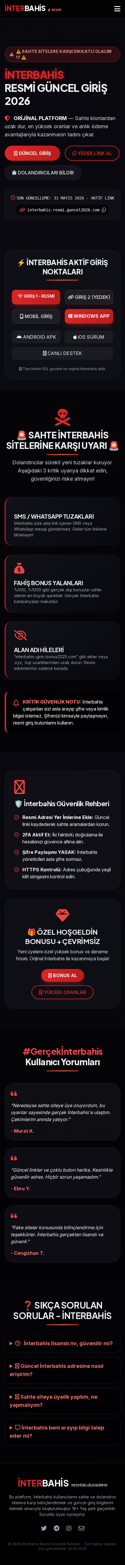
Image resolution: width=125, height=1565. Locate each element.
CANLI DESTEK (64, 353)
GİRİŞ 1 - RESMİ (39, 296)
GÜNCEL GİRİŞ (34, 153)
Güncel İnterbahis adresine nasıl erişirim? (56, 1370)
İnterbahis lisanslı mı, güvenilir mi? (68, 1343)
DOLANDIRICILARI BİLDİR (45, 173)
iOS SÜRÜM (90, 337)
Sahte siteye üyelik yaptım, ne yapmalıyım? (53, 1401)
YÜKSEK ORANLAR (64, 992)
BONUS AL (64, 975)
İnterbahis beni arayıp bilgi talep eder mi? (57, 1432)
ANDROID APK (39, 337)
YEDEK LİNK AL (94, 153)
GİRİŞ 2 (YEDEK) (92, 297)
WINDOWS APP (91, 316)
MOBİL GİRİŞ (38, 316)
